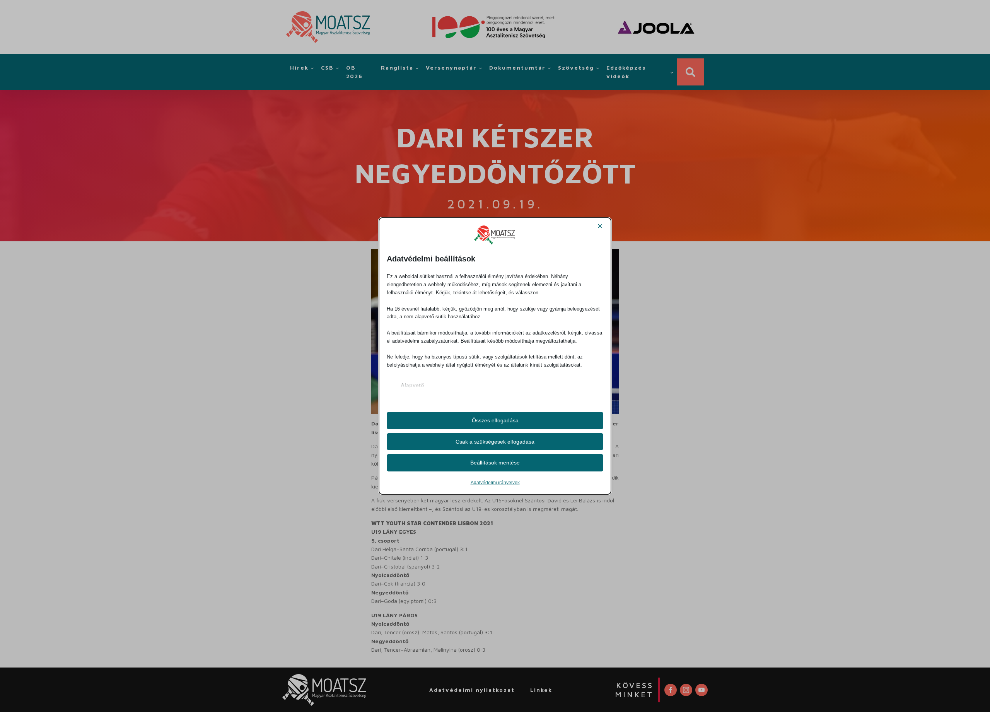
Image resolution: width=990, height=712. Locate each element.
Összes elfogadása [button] (495, 420)
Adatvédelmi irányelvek (495, 482)
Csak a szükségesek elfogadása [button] (495, 442)
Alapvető (412, 385)
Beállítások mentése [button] (495, 462)
